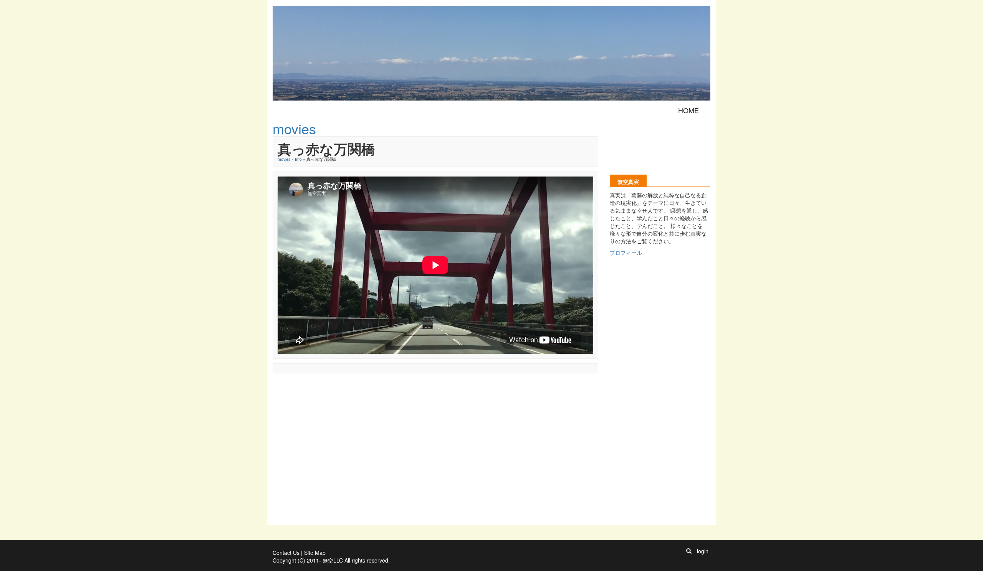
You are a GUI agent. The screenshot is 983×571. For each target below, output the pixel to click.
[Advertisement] (412, 395)
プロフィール (626, 252)
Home (688, 110)
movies (284, 159)
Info (298, 159)
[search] (689, 551)
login (702, 551)
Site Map (315, 552)
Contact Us (286, 552)
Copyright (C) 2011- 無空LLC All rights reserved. (331, 560)
